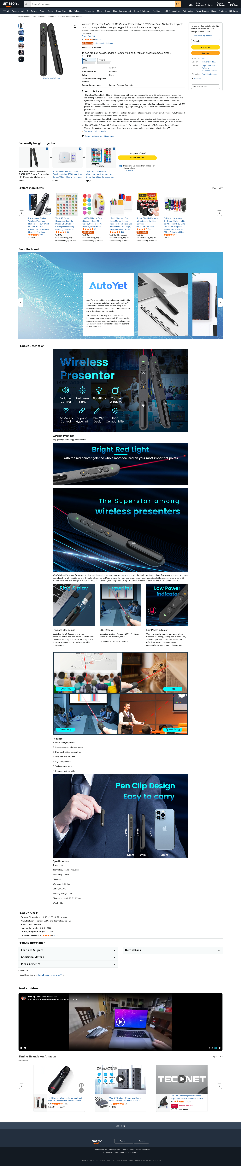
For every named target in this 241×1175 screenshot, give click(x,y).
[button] (6, 11)
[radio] (21, 25)
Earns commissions (49, 996)
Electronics (89, 11)
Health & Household (171, 11)
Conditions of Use (100, 1150)
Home (107, 11)
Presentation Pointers (74, 17)
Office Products (24, 17)
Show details (128, 170)
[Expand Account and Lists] (212, 5)
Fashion (156, 11)
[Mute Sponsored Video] (81, 1090)
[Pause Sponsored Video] (81, 1085)
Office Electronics (38, 17)
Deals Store (61, 11)
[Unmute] (220, 1048)
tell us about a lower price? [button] (49, 975)
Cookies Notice (128, 1150)
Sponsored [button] (22, 1060)
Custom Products (218, 11)
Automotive (188, 11)
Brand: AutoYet (88, 36)
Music (99, 11)
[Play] (21, 1048)
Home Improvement (122, 11)
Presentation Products (55, 17)
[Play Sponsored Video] (120, 1079)
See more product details (95, 131)
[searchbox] (103, 4)
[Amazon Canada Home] (97, 1142)
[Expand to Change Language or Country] (192, 5)
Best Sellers (32, 11)
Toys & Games (202, 11)
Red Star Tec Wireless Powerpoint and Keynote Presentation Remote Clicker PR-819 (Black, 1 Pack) (65, 1099)
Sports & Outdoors (142, 11)
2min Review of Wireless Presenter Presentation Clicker (52, 999)
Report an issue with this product (99, 136)
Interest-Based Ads (143, 1150)
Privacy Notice (114, 1150)
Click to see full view (51, 78)
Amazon (205, 59)
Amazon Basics (46, 11)
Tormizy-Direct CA (208, 62)
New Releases (75, 11)
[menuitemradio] (215, 1048)
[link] (67, 157)
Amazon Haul (18, 11)
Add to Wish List (200, 87)
